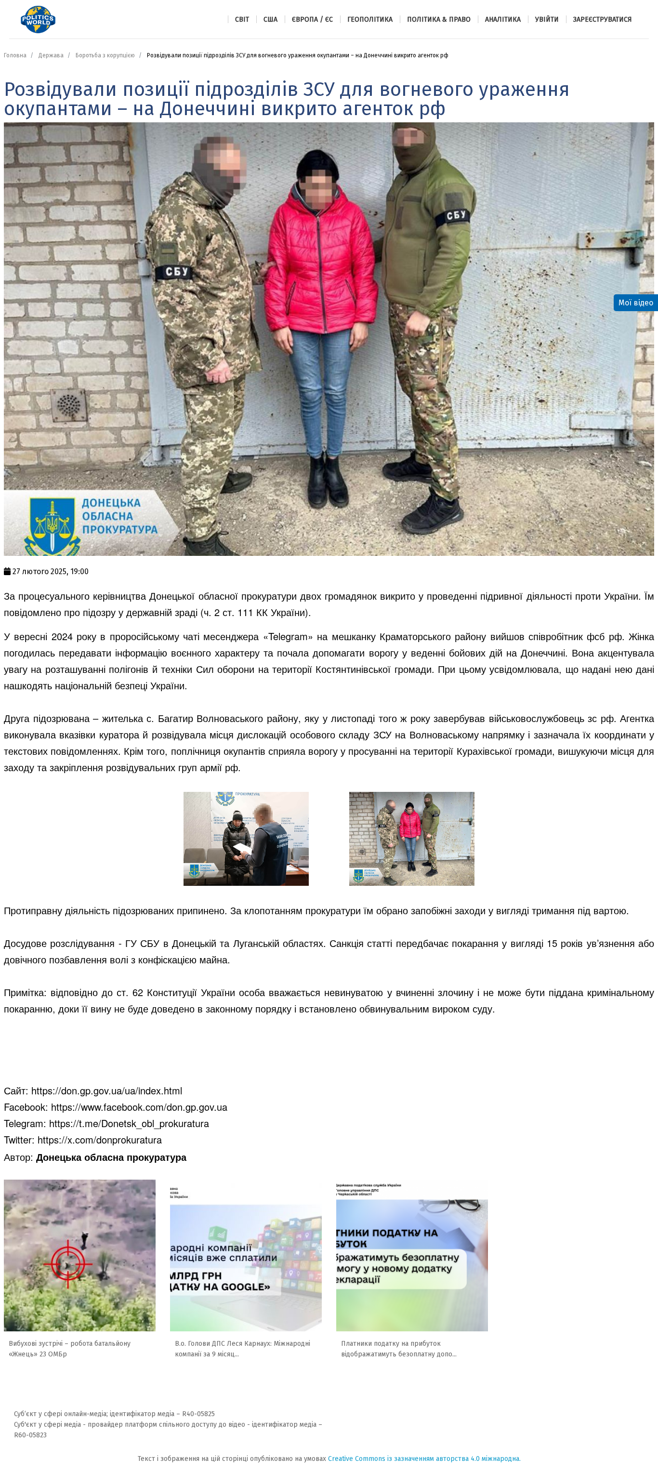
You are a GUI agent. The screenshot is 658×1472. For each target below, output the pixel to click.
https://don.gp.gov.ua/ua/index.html (106, 1090)
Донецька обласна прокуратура (111, 1157)
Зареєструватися (602, 19)
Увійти (547, 19)
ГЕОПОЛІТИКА (370, 19)
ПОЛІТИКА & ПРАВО (439, 19)
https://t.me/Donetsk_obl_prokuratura (129, 1123)
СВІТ (242, 19)
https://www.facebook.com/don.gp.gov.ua (139, 1107)
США (270, 19)
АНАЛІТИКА (503, 19)
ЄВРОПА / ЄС (312, 19)
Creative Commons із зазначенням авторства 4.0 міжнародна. (424, 1459)
